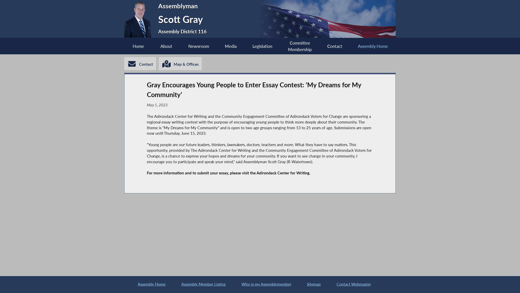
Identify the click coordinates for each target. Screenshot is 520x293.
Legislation (262, 46)
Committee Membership (300, 46)
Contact (334, 46)
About (166, 46)
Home (138, 46)
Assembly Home (373, 46)
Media (231, 46)
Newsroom (198, 46)
